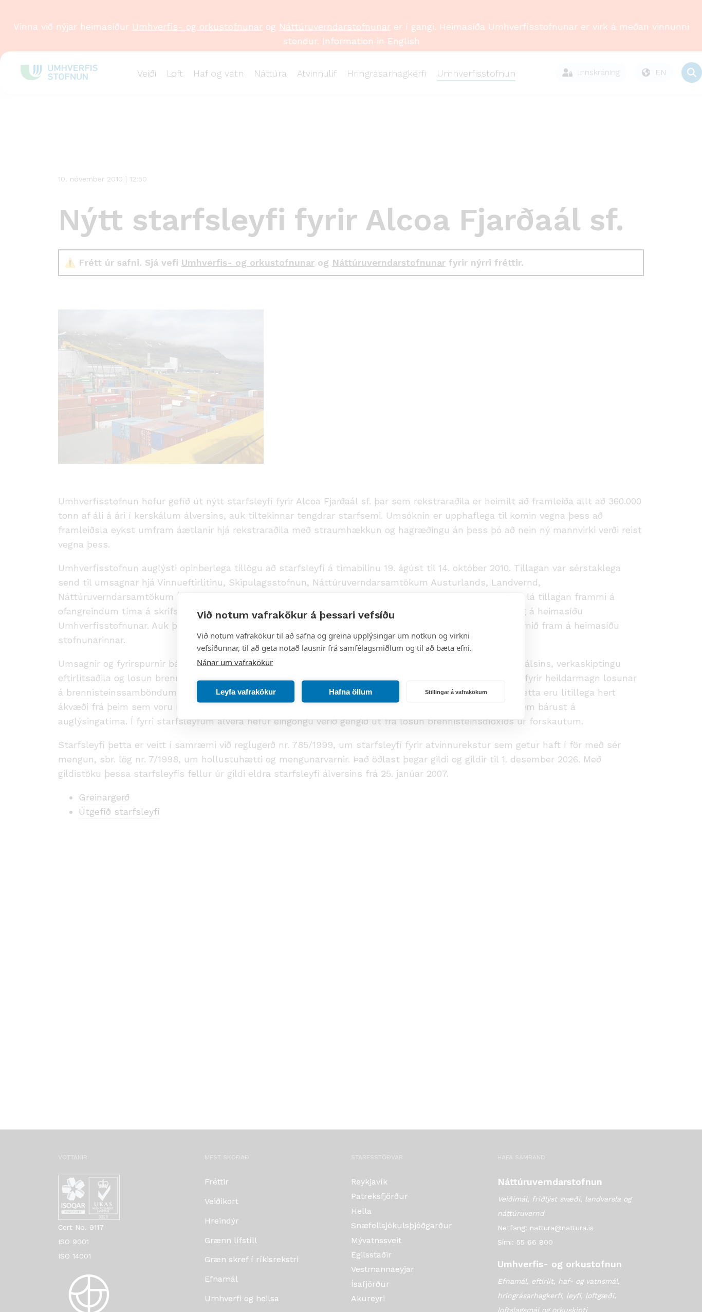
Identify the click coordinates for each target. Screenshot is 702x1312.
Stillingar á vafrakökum (456, 691)
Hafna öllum (350, 691)
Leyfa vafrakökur (246, 691)
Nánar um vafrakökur (235, 662)
